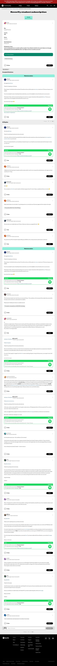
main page (32, 411)
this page (50, 535)
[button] (53, 23)
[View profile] (5, 23)
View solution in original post (9, 112)
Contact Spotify (31, 648)
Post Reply (49, 628)
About (14, 639)
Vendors (22, 650)
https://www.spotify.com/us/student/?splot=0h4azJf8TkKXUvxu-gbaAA (25, 385)
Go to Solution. (11, 54)
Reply (49, 65)
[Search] (47, 5)
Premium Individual (37, 640)
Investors (22, 647)
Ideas (36, 6)
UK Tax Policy (13, 663)
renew (36, 89)
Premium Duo (38, 643)
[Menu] (54, 5)
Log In (51, 5)
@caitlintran (10, 83)
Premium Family (39, 646)
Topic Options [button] (5, 69)
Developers (22, 642)
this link (12, 189)
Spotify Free (38, 652)
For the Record (16, 644)
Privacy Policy (18, 661)
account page (26, 529)
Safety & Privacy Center (10, 661)
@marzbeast (8, 463)
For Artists (22, 639)
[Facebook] (53, 638)
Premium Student (16, 8)
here (44, 97)
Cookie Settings (25, 661)
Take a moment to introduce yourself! (24, 110)
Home (8, 8)
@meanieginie (8, 342)
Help (20, 6)
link (21, 353)
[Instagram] (46, 638)
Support (29, 639)
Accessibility (37, 661)
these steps (35, 2)
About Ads (31, 661)
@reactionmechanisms (9, 401)
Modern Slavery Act (6, 663)
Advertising (22, 644)
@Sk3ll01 (7, 518)
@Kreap (9, 131)
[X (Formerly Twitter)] (49, 638)
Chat (28, 6)
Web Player (30, 642)
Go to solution (29, 18)
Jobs (14, 642)
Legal (4, 661)
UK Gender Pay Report (21, 663)
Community (7, 6)
